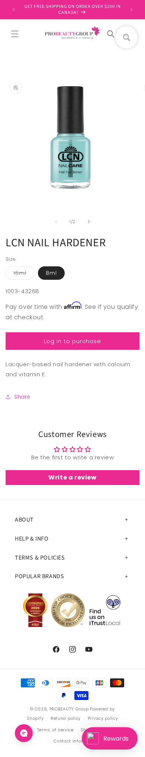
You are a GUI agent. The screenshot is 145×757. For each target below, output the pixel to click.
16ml (23, 274)
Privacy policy (103, 718)
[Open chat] (24, 733)
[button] (15, 34)
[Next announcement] (131, 9)
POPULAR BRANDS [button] (39, 576)
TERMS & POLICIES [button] (40, 558)
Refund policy (66, 718)
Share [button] (22, 396)
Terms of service (55, 730)
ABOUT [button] (24, 520)
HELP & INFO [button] (32, 539)
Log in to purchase (72, 341)
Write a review (72, 477)
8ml (51, 273)
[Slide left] (56, 221)
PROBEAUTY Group (69, 709)
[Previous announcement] (14, 9)
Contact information (76, 741)
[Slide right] (89, 221)
